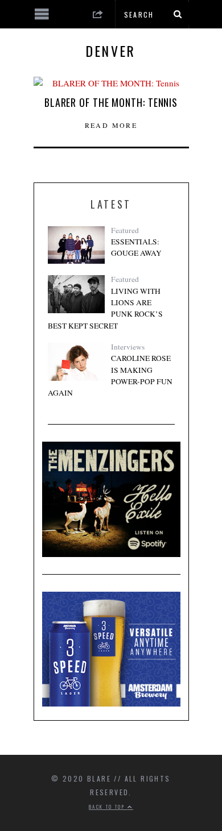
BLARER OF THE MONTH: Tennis (111, 102)
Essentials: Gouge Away (136, 247)
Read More (111, 125)
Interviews (128, 347)
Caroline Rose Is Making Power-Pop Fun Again (110, 375)
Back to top (108, 806)
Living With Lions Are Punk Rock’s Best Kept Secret (105, 308)
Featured (125, 230)
